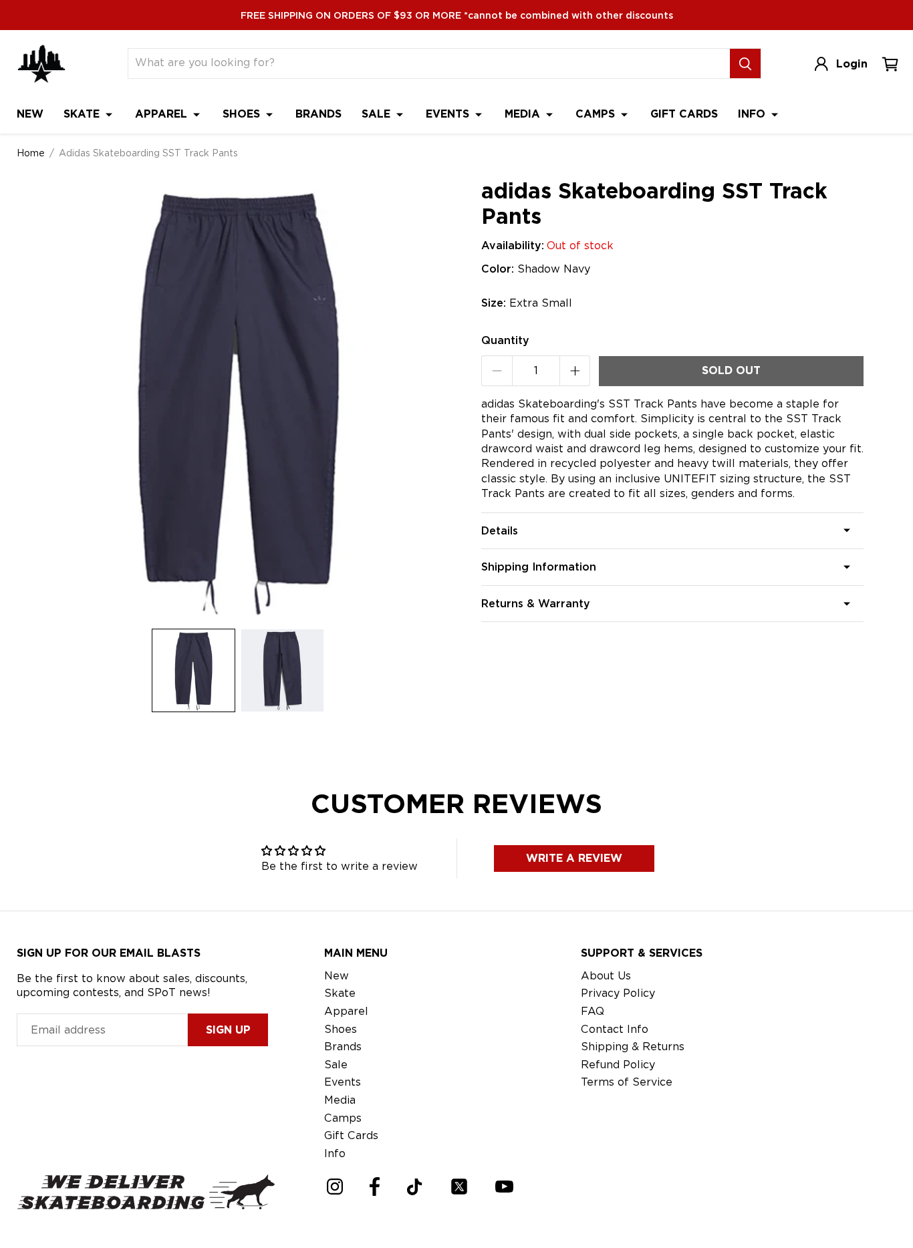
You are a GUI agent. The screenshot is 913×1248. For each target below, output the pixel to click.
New (30, 114)
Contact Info (614, 1029)
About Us (606, 975)
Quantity (505, 340)
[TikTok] (414, 1187)
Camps (596, 114)
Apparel (162, 114)
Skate (83, 114)
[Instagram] (335, 1187)
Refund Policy (618, 1064)
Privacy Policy (618, 993)
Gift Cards (684, 114)
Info (753, 114)
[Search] (745, 63)
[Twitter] (459, 1186)
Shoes (243, 114)
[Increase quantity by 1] (575, 370)
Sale (378, 114)
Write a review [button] (574, 858)
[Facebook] (375, 1186)
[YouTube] (504, 1187)
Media (524, 114)
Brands (318, 114)
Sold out (731, 370)
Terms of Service (626, 1082)
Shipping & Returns (632, 1046)
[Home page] (41, 63)
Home (31, 153)
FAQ (592, 1011)
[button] (193, 670)
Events (449, 114)
